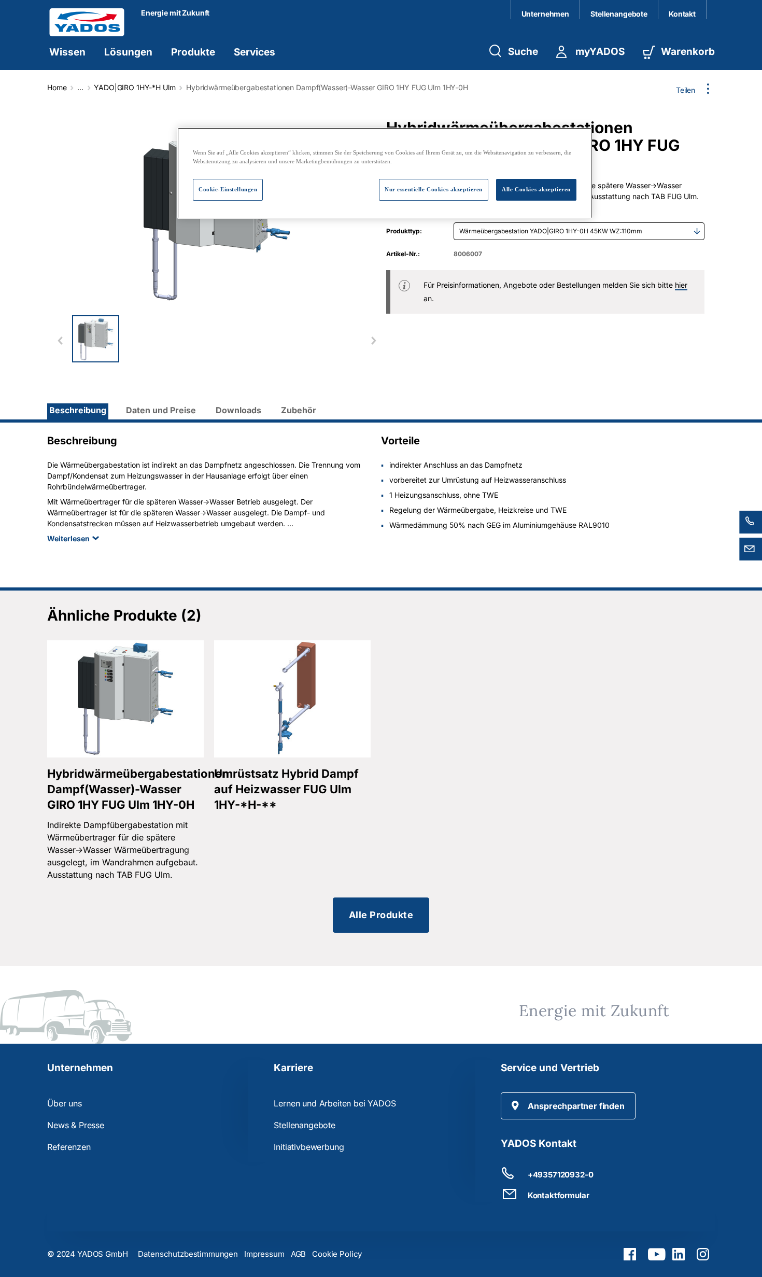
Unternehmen (545, 13)
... (80, 87)
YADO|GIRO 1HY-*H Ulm (134, 87)
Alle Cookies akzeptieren (536, 189)
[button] (568, 1105)
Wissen (67, 52)
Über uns (64, 1103)
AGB (298, 1254)
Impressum (264, 1254)
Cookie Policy (337, 1254)
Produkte (193, 52)
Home (56, 87)
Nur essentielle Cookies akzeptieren (434, 189)
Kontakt (682, 13)
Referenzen (68, 1147)
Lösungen (128, 52)
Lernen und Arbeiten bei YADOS (335, 1103)
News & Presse (75, 1125)
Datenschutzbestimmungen (188, 1254)
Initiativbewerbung (309, 1147)
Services (254, 52)
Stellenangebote (618, 13)
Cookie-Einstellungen (228, 189)
